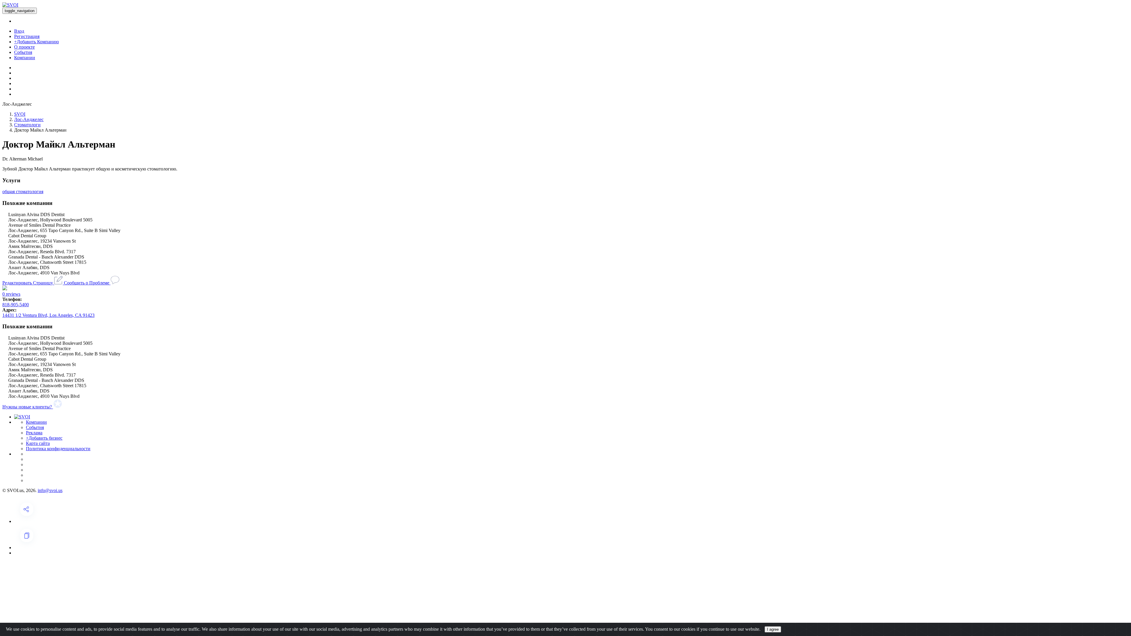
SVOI (19, 114)
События (23, 52)
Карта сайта (38, 443)
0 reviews (11, 294)
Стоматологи (27, 124)
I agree (773, 629)
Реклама (34, 432)
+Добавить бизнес (44, 437)
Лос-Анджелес (29, 119)
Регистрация (26, 36)
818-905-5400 (15, 304)
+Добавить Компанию (36, 41)
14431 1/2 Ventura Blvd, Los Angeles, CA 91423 (48, 315)
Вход (19, 31)
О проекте (24, 46)
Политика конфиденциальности (58, 448)
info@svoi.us (50, 490)
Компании (24, 57)
